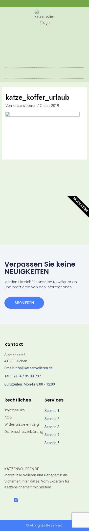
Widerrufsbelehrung (21, 424)
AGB (8, 417)
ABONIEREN (24, 303)
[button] (44, 72)
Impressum (14, 410)
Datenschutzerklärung (23, 431)
